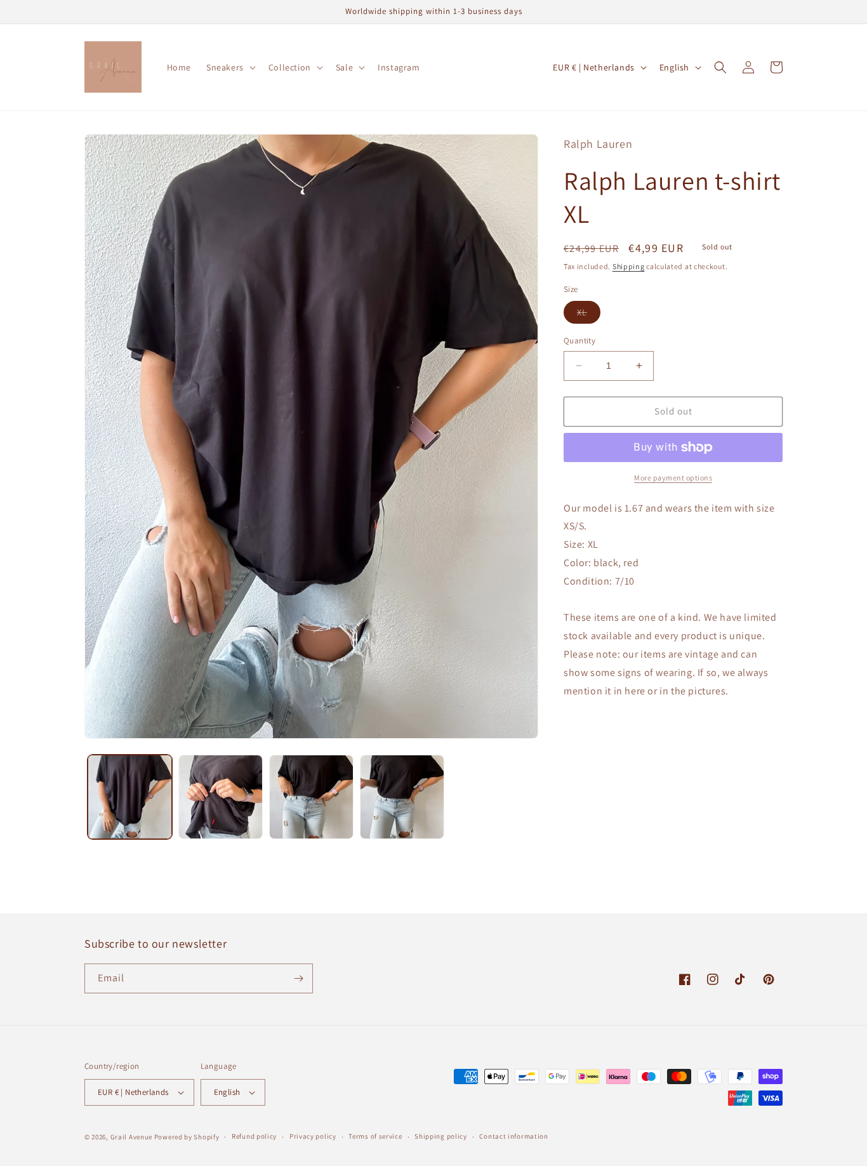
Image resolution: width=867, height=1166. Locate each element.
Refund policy (254, 1136)
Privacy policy (312, 1136)
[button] (230, 67)
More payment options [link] (673, 477)
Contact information (513, 1136)
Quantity (579, 340)
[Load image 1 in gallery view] (130, 797)
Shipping (628, 266)
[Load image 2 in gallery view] (220, 797)
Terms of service (375, 1136)
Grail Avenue (131, 1136)
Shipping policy (440, 1136)
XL (588, 315)
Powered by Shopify (187, 1136)
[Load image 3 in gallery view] (311, 797)
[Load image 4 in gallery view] (402, 797)
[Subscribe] (298, 978)
